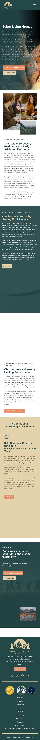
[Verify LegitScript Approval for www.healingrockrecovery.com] (31, 690)
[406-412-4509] (15, 725)
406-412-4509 (21, 725)
